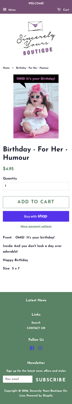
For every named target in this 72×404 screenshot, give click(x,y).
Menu (11, 10)
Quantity (10, 178)
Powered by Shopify (39, 395)
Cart (65, 10)
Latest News (36, 300)
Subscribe (51, 380)
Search (36, 322)
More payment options (36, 226)
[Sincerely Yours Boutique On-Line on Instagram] (40, 349)
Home (6, 68)
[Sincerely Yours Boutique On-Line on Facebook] (32, 349)
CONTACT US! (36, 328)
